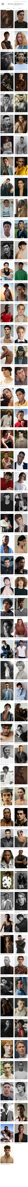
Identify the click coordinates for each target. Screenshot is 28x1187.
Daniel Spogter (19, 176)
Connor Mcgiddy (19, 155)
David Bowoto (18, 218)
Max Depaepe (18, 701)
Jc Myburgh (4, 428)
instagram (16, 1)
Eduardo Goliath (5, 281)
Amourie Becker (19, 50)
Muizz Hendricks (5, 806)
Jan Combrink (18, 386)
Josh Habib (3, 512)
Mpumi (16, 785)
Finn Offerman (19, 323)
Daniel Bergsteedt (6, 197)
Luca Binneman (5, 638)
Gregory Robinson (6, 344)
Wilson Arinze (4, 1143)
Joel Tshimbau (18, 470)
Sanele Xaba (4, 975)
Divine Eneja (4, 239)
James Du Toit (4, 386)
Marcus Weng (4, 680)
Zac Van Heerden (5, 1164)
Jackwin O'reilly (5, 365)
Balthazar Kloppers (20, 92)
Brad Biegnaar (19, 113)
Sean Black (4, 996)
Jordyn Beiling (18, 491)
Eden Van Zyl (18, 260)
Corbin (2, 176)
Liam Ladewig (18, 617)
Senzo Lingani (18, 996)
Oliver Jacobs (18, 848)
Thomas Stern (4, 1059)
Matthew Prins (5, 701)
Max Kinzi (3, 722)
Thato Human (18, 1038)
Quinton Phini (4, 911)
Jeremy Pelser (4, 449)
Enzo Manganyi (19, 281)
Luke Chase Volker (6, 659)
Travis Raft (18, 1080)
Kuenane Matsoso (19, 575)
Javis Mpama (18, 407)
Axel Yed (3, 92)
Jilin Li (16, 449)
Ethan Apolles (4, 302)
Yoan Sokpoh (18, 1143)
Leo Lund (17, 596)
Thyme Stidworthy (20, 1059)
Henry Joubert (18, 344)
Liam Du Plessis (5, 617)
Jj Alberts (3, 470)
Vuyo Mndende (18, 1122)
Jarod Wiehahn (5, 407)
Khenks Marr (18, 554)
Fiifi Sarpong (4, 323)
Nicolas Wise (18, 827)
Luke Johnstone (19, 638)
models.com (24, 1)
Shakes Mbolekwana (6, 1017)
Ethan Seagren (19, 302)
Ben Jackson (4, 113)
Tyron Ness (18, 1101)
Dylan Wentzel (19, 239)
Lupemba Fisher (19, 659)
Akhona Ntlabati (5, 50)
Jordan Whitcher (5, 491)
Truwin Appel (4, 1101)
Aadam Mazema (5, 29)
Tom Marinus (4, 1080)
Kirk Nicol (3, 575)
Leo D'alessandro (5, 596)
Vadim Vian (3, 1122)
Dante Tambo (4, 218)
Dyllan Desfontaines (6, 260)
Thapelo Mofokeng (6, 1038)
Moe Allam (3, 785)
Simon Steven (18, 1017)
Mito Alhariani (19, 764)
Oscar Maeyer (18, 890)
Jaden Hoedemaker (20, 365)
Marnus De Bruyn (19, 680)
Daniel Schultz (19, 197)
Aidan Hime (18, 29)
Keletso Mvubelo (5, 554)
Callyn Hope (18, 134)
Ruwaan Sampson (5, 933)
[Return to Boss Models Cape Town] (15, 4)
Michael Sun (18, 743)
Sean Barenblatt (19, 975)
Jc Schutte (18, 428)
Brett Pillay (4, 134)
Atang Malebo (18, 71)
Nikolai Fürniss (5, 848)
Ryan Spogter (18, 933)
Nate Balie (17, 806)
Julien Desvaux (19, 533)
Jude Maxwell (4, 533)
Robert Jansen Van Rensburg (20, 912)
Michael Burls (18, 722)
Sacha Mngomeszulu (6, 954)
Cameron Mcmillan (6, 155)
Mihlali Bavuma (5, 764)
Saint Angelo (18, 954)
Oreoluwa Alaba (5, 890)
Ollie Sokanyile (5, 869)
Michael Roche (5, 743)
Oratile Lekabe (18, 869)
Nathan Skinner (5, 827)
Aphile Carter (4, 71)
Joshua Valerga (19, 512)
